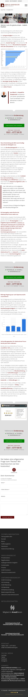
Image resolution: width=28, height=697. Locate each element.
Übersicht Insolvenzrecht (8, 572)
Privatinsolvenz (5, 558)
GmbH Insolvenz (6, 570)
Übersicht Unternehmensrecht (10, 594)
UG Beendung (5, 587)
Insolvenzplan (5, 565)
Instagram (4, 661)
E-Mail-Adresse (5, 489)
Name (3, 482)
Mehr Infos (22, 405)
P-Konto (3, 567)
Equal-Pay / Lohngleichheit (7, 9)
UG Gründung (5, 582)
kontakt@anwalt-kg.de (11, 647)
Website (3, 496)
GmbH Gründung (6, 580)
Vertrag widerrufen (6, 536)
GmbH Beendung (6, 585)
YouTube (3, 655)
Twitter (3, 657)
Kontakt (3, 539)
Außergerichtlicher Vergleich (9, 562)
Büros (3, 541)
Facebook (4, 659)
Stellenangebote (6, 544)
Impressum (4, 546)
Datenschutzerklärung (7, 549)
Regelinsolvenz (5, 560)
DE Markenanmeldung (7, 590)
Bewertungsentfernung (7, 592)
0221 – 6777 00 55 (14, 132)
